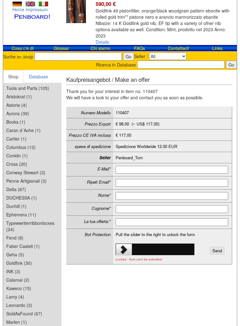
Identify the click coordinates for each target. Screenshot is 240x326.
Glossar (61, 48)
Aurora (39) (17, 113)
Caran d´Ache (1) (23, 130)
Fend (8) (14, 238)
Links (217, 48)
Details (102, 42)
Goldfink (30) (19, 263)
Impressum (37, 9)
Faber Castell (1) (23, 246)
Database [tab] (38, 76)
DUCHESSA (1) (21, 198)
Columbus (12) (21, 147)
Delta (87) (16, 189)
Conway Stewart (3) (25, 172)
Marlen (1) (16, 322)
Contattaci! (178, 48)
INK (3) (13, 271)
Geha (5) (15, 254)
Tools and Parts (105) (27, 88)
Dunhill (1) (16, 206)
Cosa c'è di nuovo (22, 51)
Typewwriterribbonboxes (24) (30, 226)
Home (18, 9)
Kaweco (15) (18, 288)
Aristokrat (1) (19, 96)
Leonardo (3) (19, 305)
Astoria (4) (16, 105)
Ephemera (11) (21, 214)
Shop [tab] (13, 76)
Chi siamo (100, 48)
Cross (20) (16, 164)
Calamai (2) (17, 280)
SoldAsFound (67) (24, 313)
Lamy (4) (15, 297)
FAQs (139, 48)
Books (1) (15, 122)
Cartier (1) (16, 139)
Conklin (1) (17, 155)
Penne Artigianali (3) (26, 181)
